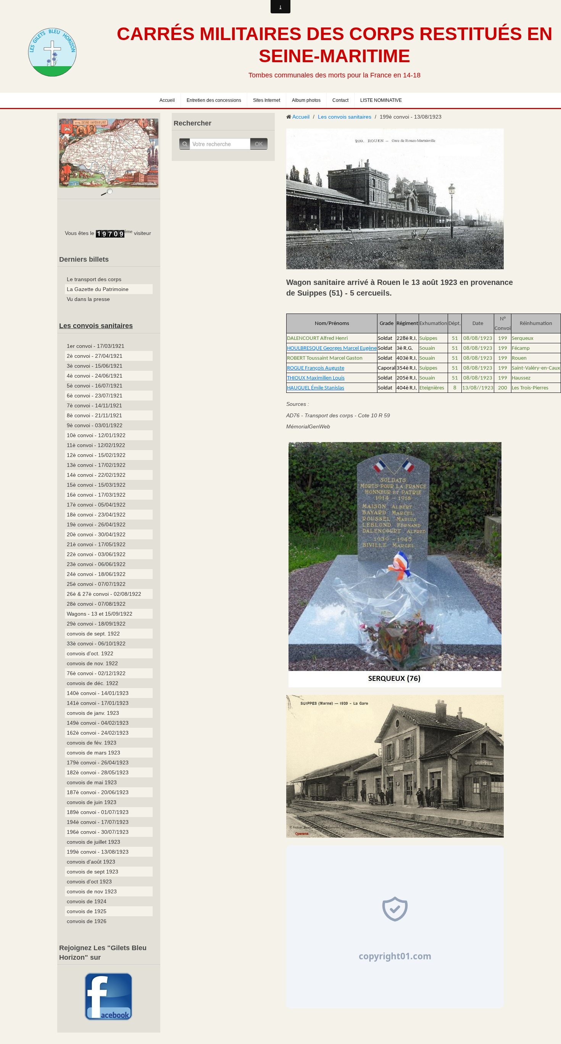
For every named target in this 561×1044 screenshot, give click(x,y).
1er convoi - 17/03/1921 (95, 346)
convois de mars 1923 (93, 753)
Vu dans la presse (88, 299)
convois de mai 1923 (92, 782)
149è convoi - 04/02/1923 (98, 723)
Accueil (167, 100)
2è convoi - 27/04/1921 (95, 356)
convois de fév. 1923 (91, 743)
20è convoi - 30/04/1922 (96, 534)
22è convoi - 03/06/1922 (96, 554)
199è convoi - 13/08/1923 (98, 852)
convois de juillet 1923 (93, 842)
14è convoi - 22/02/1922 (96, 475)
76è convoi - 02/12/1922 (96, 673)
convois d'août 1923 (91, 862)
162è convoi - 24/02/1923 (98, 733)
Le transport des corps (94, 279)
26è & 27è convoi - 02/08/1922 (104, 594)
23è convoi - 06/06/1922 (96, 564)
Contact (340, 100)
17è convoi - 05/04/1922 (96, 505)
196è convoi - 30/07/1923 (98, 832)
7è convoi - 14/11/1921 (94, 405)
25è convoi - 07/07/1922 (96, 584)
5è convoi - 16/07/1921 (95, 386)
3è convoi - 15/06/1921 (95, 366)
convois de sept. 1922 (93, 634)
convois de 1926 (86, 921)
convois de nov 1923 (92, 891)
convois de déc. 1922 (92, 683)
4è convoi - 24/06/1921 (95, 376)
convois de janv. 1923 (93, 713)
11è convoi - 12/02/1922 (96, 445)
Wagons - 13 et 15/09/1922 (99, 614)
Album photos (306, 100)
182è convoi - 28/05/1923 (98, 772)
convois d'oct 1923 (89, 881)
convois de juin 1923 (91, 802)
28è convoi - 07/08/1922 (96, 604)
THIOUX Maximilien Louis (316, 378)
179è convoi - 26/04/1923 (98, 762)
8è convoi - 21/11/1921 (94, 415)
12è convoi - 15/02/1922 (96, 455)
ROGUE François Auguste (315, 368)
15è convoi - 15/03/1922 (96, 485)
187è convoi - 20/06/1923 (98, 792)
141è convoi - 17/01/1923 (98, 703)
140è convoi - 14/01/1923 (98, 693)
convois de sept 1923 (92, 872)
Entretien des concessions (214, 100)
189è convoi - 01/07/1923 (98, 812)
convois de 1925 (86, 911)
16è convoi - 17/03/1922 (96, 495)
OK (259, 144)
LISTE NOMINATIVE (381, 100)
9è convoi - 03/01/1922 (95, 425)
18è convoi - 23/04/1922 (96, 515)
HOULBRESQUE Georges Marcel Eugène (332, 348)
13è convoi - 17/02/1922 (96, 465)
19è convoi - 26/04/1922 (96, 524)
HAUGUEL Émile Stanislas (315, 388)
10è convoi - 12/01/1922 (96, 435)
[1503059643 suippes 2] (395, 765)
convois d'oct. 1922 (90, 653)
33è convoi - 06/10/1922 (96, 643)
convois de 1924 (86, 901)
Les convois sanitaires (96, 326)
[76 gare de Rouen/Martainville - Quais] (395, 198)
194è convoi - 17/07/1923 (98, 822)
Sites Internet (266, 100)
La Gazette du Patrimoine (98, 289)
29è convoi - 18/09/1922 (96, 624)
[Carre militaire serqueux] (395, 564)
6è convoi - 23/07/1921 (95, 396)
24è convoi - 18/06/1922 (96, 574)
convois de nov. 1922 (92, 663)
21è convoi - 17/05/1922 (96, 544)
